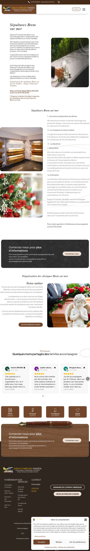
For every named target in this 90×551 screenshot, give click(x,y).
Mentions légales (22, 528)
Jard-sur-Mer (7, 506)
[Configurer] (55, 410)
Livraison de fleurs (22, 504)
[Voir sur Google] (7, 369)
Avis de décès (20, 510)
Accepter (41, 542)
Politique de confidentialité (66, 547)
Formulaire (36, 484)
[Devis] (10, 410)
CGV (22, 533)
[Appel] (78, 410)
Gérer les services (39, 536)
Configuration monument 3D (22, 497)
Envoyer (32, 414)
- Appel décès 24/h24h (42, 2)
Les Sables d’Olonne (8, 486)
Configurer (55, 414)
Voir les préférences (77, 542)
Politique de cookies (51, 547)
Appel (77, 414)
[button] (86, 520)
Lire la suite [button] (10, 389)
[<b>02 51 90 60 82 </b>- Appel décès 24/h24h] (29, 2)
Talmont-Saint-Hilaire (8, 492)
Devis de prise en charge (21, 489)
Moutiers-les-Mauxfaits (8, 499)
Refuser (59, 542)
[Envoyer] (33, 410)
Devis (10, 414)
